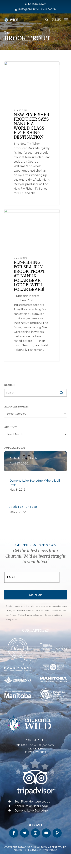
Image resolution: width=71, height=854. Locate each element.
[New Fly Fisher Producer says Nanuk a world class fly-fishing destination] (31, 133)
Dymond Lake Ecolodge (31, 810)
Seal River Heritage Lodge (32, 801)
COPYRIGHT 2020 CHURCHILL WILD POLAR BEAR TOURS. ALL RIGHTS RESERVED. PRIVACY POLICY (35, 848)
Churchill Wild (18, 65)
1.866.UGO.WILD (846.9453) (37, 745)
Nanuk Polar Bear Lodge (31, 806)
